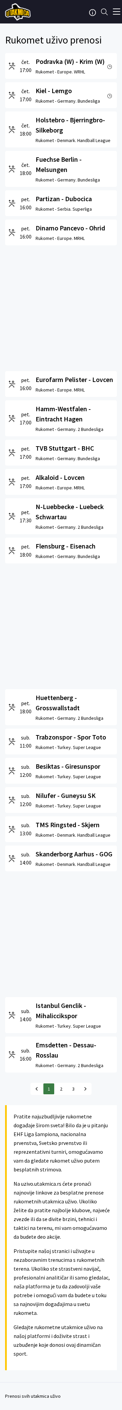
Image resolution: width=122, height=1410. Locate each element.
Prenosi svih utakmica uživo (33, 1396)
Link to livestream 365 (18, 12)
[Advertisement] (61, 306)
